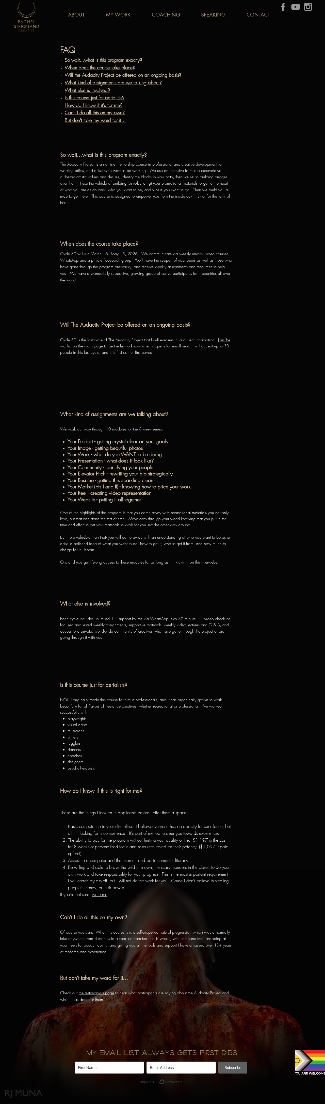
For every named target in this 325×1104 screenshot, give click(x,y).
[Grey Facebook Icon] (283, 7)
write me (99, 894)
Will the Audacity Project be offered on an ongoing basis (122, 75)
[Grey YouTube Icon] (295, 7)
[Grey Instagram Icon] (308, 7)
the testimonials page (96, 993)
